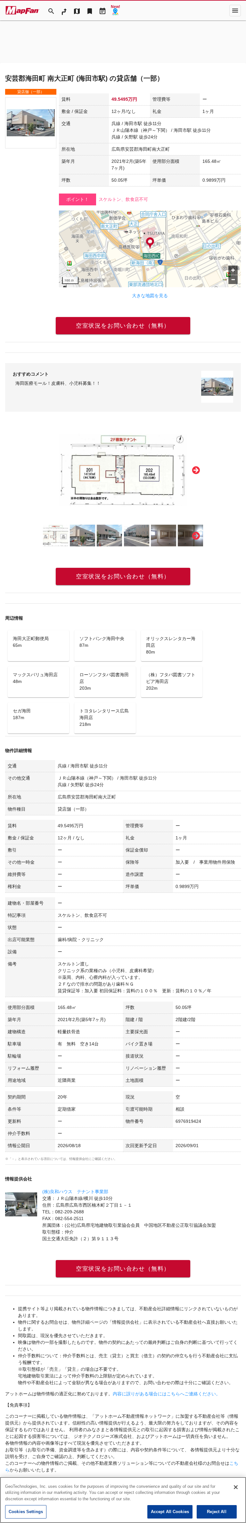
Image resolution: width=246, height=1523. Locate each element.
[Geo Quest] (115, 10)
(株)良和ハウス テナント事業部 (75, 1191)
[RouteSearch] (64, 10)
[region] (150, 248)
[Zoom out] (233, 279)
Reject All (216, 1511)
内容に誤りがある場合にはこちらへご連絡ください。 (166, 1393)
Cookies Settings (26, 1511)
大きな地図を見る (150, 295)
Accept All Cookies (170, 1511)
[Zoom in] (233, 270)
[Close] (236, 1487)
